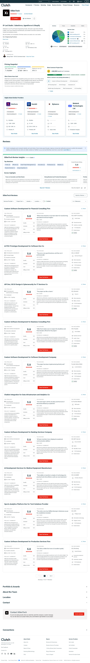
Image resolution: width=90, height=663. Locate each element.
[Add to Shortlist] (34, 18)
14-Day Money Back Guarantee (54, 648)
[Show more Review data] (45, 239)
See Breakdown (76, 170)
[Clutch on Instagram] (8, 654)
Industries (73, 25)
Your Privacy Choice (12, 660)
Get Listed (71, 642)
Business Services (56, 5)
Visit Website (27, 18)
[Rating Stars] (11, 108)
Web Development (67, 88)
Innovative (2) (41, 164)
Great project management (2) (28, 164)
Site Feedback (4, 647)
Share (84, 208)
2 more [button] (20, 114)
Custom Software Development (75, 40)
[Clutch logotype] (5, 5)
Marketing (43, 5)
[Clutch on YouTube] (11, 654)
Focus (63, 25)
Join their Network (28, 13)
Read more (5, 39)
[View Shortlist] (69, 1)
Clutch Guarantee (73, 648)
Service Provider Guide (74, 654)
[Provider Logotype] (6, 13)
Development (29, 5)
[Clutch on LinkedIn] (14, 654)
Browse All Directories (51, 642)
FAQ (25, 654)
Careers (25, 645)
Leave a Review (55, 1)
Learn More (66, 150)
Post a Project (85, 5)
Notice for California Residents (27, 660)
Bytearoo (55, 104)
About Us (26, 642)
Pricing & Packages (68, 5)
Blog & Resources (50, 651)
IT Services (36, 5)
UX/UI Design (62, 84)
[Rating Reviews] (13, 13)
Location (37, 201)
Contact (16, 18)
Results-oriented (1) (10, 168)
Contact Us (3, 650)
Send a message (79, 614)
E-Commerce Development (75, 36)
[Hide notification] (85, 148)
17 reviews (19, 13)
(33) (36, 108)
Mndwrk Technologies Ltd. (78, 105)
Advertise (71, 651)
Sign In (80, 1)
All (48, 81)
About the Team (30, 56)
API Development (52, 84)
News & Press (27, 648)
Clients (82, 25)
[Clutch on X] (5, 654)
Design (49, 5)
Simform (14, 104)
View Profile (14, 133)
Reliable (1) (60, 164)
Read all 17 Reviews (45, 188)
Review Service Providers (52, 645)
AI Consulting (78, 88)
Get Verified (72, 645)
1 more (51, 91)
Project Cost (19, 201)
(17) (80, 167)
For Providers (64, 1)
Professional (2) (51, 164)
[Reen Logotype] (8, 104)
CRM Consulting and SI (75, 34)
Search (40, 1)
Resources (76, 5)
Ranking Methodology (29, 651)
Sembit (34, 104)
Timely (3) (7, 164)
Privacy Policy (4, 660)
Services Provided (8, 201)
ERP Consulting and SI (74, 43)
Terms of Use (38, 660)
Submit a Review (79, 195)
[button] (9, 201)
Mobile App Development (54, 88)
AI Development (73, 38)
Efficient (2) (15, 164)
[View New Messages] (74, 1)
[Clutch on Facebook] (2, 654)
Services (54, 25)
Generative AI (71, 84)
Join (87, 1)
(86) (16, 108)
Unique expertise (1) (22, 168)
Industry (29, 201)
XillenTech (15, 11)
